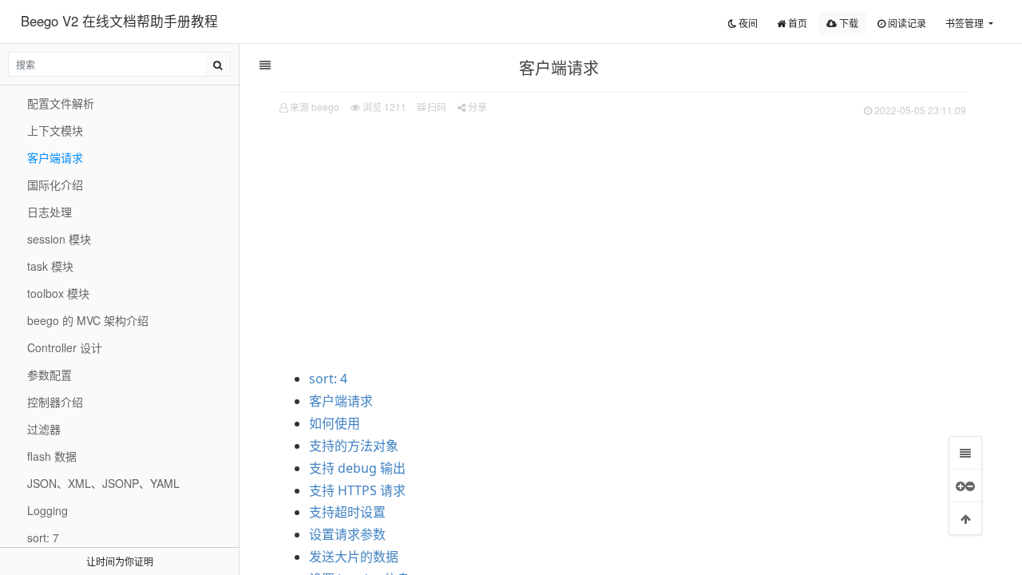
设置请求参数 (347, 534)
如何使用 (334, 423)
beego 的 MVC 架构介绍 (88, 320)
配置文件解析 (60, 103)
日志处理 (49, 212)
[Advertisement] (622, 240)
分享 (476, 106)
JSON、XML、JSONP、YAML (103, 483)
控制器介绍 (55, 402)
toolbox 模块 (58, 293)
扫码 (435, 106)
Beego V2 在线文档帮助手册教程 (119, 20)
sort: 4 (328, 378)
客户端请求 (341, 401)
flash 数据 (52, 456)
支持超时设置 (347, 512)
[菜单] (965, 453)
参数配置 (49, 375)
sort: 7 (43, 537)
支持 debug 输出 (357, 468)
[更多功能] (965, 486)
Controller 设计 (64, 347)
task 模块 (50, 266)
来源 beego (314, 106)
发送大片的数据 (353, 556)
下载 (847, 23)
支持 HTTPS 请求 (357, 490)
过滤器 (44, 429)
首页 (796, 23)
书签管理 (965, 23)
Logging (47, 510)
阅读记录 (905, 23)
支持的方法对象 (353, 445)
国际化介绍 (55, 184)
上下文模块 (55, 130)
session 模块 (59, 239)
